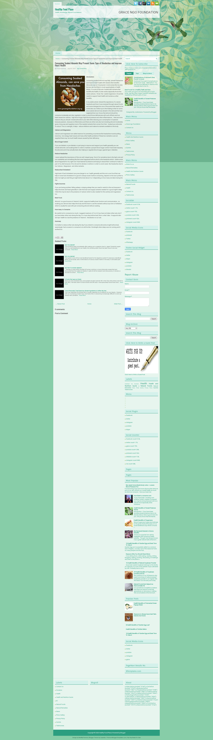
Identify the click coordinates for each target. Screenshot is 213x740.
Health (128, 188)
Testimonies (130, 151)
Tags (137, 73)
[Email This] (56, 237)
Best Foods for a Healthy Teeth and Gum (138, 90)
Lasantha (103, 737)
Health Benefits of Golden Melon (136, 629)
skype (128, 259)
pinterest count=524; (132, 218)
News (128, 144)
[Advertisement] (106, 34)
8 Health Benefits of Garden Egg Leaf (138, 625)
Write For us (130, 164)
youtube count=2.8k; (132, 215)
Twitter (128, 239)
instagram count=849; (133, 222)
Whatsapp (129, 242)
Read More (74, 249)
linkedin (128, 269)
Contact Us (129, 127)
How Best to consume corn (142, 495)
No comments (81, 68)
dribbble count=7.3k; (132, 457)
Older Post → (118, 304)
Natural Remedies (131, 168)
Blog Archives (147, 73)
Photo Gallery (130, 140)
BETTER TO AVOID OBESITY (73, 268)
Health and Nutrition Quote (64, 697)
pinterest (129, 235)
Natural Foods (130, 184)
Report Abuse (131, 274)
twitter (128, 255)
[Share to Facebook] (62, 237)
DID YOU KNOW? (70, 245)
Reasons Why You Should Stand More (138, 554)
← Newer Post (60, 304)
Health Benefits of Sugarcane (143, 520)
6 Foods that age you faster (73, 279)
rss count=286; (131, 464)
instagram (129, 262)
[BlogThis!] (58, 237)
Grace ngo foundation (133, 124)
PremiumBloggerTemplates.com (116, 737)
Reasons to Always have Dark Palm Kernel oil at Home (145, 615)
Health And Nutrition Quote (134, 137)
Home (57, 4)
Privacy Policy (130, 155)
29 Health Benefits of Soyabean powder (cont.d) (144, 572)
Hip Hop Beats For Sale (134, 737)
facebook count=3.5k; (133, 204)
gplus (128, 659)
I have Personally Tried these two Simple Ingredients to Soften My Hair (85, 290)
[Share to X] (60, 237)
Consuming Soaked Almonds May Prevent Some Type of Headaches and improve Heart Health (88, 64)
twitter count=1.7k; (132, 208)
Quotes (128, 148)
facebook (129, 231)
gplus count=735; (131, 211)
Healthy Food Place (64, 9)
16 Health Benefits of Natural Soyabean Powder (141, 563)
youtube (128, 266)
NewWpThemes (83, 737)
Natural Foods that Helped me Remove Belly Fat (143, 585)
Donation (136, 384)
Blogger (153, 112)
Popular (129, 73)
